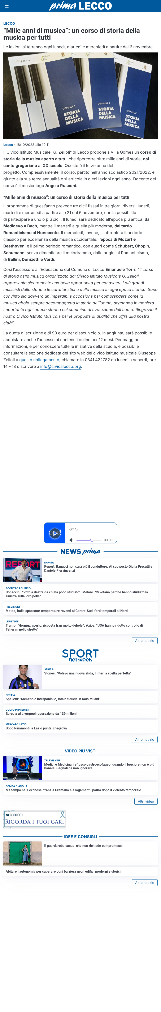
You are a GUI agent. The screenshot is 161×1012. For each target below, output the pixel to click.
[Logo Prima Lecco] (80, 5)
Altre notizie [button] (144, 641)
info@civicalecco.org (60, 366)
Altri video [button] (146, 801)
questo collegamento (39, 359)
